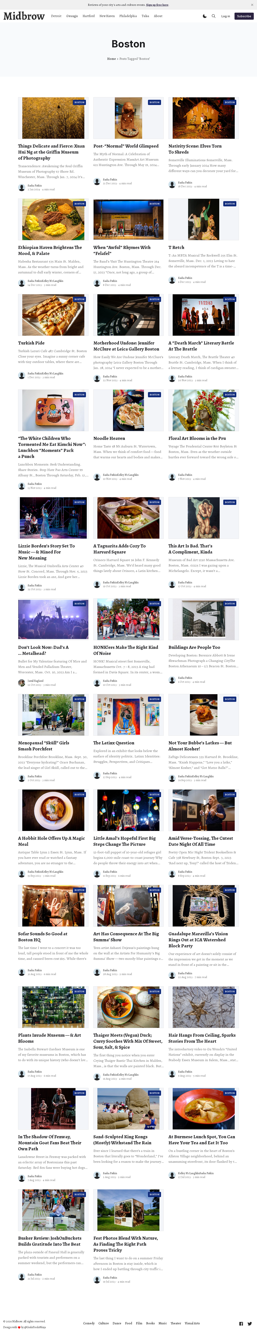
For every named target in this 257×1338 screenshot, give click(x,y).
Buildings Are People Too (194, 647)
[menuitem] (89, 1323)
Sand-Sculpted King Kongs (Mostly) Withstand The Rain (122, 1140)
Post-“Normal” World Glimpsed (126, 146)
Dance (117, 1323)
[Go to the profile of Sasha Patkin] (21, 187)
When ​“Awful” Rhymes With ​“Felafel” (122, 250)
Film (139, 1323)
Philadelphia (128, 16)
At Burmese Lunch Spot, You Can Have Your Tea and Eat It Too (201, 1140)
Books (150, 1323)
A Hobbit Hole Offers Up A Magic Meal (51, 841)
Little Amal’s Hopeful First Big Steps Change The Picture (124, 841)
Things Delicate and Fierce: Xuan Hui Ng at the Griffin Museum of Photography (51, 152)
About (158, 16)
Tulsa (145, 16)
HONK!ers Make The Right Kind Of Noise (125, 650)
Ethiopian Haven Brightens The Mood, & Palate (50, 250)
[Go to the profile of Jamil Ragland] (21, 683)
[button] (204, 16)
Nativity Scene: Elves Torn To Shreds (195, 149)
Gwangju (72, 16)
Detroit (56, 16)
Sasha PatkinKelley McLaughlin (45, 281)
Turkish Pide (31, 343)
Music (163, 1323)
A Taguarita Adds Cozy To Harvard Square (119, 549)
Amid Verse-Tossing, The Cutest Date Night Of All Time (200, 841)
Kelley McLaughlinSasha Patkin (196, 1173)
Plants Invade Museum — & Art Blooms (49, 1038)
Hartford (89, 16)
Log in (225, 16)
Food (128, 1323)
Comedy (89, 1323)
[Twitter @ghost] (250, 1323)
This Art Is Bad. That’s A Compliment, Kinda (190, 549)
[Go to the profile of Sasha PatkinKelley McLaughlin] (21, 283)
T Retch (176, 247)
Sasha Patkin (35, 186)
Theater (176, 1323)
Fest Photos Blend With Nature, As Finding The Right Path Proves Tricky (125, 1244)
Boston (79, 102)
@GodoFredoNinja (35, 1327)
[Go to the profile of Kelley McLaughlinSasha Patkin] (172, 1175)
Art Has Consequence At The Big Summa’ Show (126, 937)
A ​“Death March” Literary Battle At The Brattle (201, 346)
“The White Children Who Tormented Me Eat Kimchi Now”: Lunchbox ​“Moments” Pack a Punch (52, 447)
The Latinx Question (113, 743)
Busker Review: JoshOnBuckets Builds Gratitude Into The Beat (50, 1241)
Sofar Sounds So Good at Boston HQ (42, 937)
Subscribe (244, 16)
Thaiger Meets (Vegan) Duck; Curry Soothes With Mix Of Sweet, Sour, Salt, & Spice (127, 1041)
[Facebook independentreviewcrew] (241, 1323)
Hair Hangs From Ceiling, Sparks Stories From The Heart (202, 1038)
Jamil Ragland (35, 681)
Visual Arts (192, 1323)
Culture (103, 1323)
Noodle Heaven (109, 438)
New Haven (107, 16)
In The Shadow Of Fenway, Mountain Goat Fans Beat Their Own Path (49, 1143)
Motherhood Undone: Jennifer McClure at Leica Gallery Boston (126, 346)
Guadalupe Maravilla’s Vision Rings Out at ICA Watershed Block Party (198, 940)
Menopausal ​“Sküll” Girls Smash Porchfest (43, 746)
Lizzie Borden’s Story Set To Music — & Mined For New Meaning (46, 552)
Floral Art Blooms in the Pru (197, 438)
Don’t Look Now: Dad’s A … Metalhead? (43, 650)
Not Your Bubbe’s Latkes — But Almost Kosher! (200, 746)
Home (111, 59)
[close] (252, 5)
